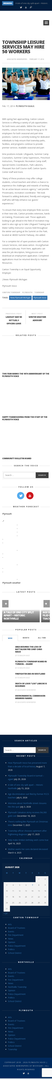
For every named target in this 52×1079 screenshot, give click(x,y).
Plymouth (27, 292)
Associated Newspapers (17, 59)
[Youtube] (26, 7)
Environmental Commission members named (30, 697)
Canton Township (11, 292)
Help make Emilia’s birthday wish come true (28, 840)
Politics (11, 949)
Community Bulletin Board (16, 458)
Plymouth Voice (40, 297)
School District (15, 953)
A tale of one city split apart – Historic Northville (19, 615)
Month (26, 638)
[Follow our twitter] (20, 495)
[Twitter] (21, 7)
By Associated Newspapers (25, 690)
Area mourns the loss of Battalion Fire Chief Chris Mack (28, 649)
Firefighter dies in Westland (30, 673)
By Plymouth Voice (22, 655)
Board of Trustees (16, 927)
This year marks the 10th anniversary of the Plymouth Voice (25, 375)
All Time (42, 638)
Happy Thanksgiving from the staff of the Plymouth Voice (24, 418)
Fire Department (15, 935)
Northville (26, 962)
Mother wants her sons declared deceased (28, 849)
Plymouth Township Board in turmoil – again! (31, 662)
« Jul (5, 913)
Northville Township (17, 987)
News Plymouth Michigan (20, 297)
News (10, 938)
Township (39, 292)
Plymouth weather (11, 582)
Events (11, 931)
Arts (10, 924)
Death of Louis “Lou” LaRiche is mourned (31, 684)
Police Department (17, 945)
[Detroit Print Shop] (26, 719)
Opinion (11, 942)
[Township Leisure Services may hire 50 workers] (26, 83)
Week (10, 638)
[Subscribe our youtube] (30, 495)
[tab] (10, 638)
